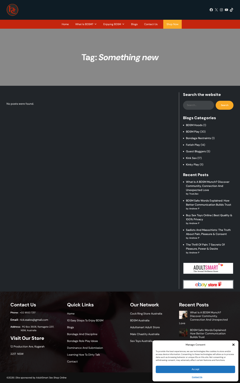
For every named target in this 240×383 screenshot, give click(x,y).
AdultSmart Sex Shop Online (51, 377)
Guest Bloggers (196, 151)
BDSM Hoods (194, 125)
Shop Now (172, 24)
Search (224, 105)
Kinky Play (192, 164)
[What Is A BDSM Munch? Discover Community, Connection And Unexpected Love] (183, 315)
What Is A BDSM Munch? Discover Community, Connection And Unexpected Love (207, 186)
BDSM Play (193, 131)
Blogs (134, 24)
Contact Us (197, 377)
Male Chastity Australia (144, 334)
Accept (195, 369)
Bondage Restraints (198, 138)
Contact (72, 361)
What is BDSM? (84, 24)
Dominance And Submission (85, 348)
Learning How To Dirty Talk (83, 354)
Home (65, 24)
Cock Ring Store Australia (146, 313)
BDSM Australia (139, 320)
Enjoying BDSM (112, 24)
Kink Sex (191, 158)
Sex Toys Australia (141, 341)
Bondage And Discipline (82, 334)
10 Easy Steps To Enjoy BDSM (85, 320)
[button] (233, 344)
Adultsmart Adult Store (145, 327)
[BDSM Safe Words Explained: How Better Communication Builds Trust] (183, 333)
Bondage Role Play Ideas (82, 341)
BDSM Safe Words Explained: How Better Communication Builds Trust (208, 333)
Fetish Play (193, 145)
